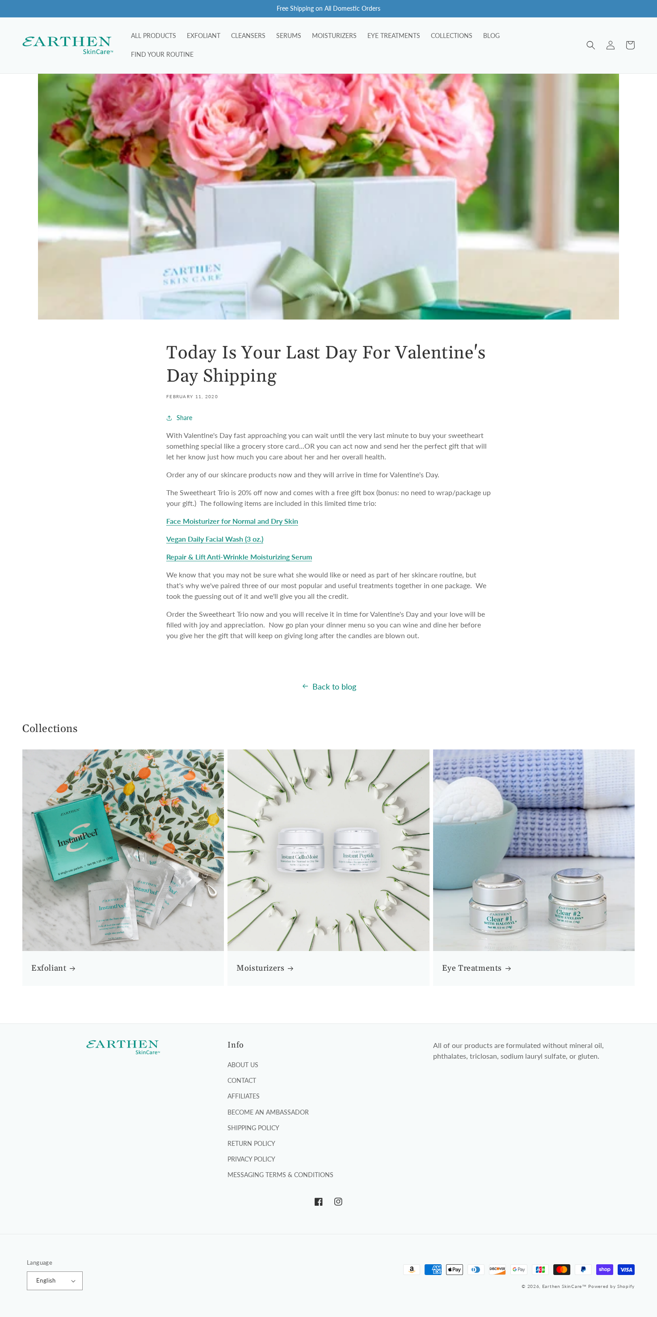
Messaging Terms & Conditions (280, 1174)
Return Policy (251, 1143)
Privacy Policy (251, 1159)
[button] (591, 45)
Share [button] (184, 417)
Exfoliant (48, 968)
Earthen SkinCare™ (564, 1286)
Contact (241, 1080)
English (46, 1280)
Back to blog (334, 686)
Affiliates (243, 1096)
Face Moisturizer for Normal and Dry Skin (232, 521)
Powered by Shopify (611, 1286)
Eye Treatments (472, 968)
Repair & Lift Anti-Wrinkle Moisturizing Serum (239, 556)
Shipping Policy (253, 1128)
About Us (242, 1065)
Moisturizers (260, 968)
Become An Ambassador (268, 1112)
